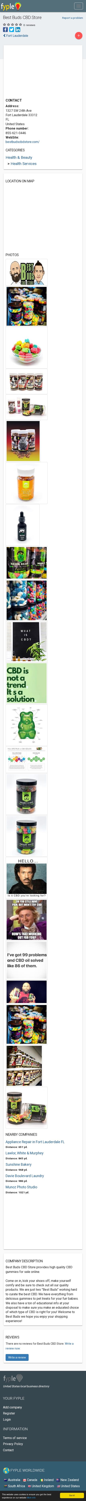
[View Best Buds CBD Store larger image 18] (27, 920)
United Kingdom (42, 1486)
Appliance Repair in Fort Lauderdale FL (35, 1142)
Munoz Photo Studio (21, 1187)
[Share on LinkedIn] (17, 29)
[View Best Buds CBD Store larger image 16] (27, 836)
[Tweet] (11, 29)
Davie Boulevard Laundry (25, 1176)
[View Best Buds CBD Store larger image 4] (27, 381)
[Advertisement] (36, 72)
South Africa (16, 1486)
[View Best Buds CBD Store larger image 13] (27, 725)
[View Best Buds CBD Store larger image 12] (27, 683)
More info (31, 1497)
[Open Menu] (78, 6)
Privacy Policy (13, 1444)
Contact (8, 1450)
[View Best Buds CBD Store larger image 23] (27, 1108)
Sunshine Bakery (18, 1165)
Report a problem (72, 17)
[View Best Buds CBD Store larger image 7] (27, 483)
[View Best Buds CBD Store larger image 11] (27, 641)
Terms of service (15, 1438)
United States (70, 1486)
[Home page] (11, 6)
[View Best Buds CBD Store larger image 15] (27, 794)
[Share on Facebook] (5, 29)
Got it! (72, 1495)
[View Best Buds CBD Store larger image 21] (27, 1024)
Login (7, 1419)
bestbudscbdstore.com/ (23, 142)
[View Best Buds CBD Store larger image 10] (27, 600)
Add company (12, 1407)
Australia (13, 1480)
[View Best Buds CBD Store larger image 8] (23, 525)
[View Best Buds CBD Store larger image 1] (27, 272)
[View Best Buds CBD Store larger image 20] (27, 992)
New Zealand (69, 1480)
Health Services (24, 163)
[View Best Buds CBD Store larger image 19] (27, 960)
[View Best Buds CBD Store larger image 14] (27, 759)
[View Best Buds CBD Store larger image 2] (27, 306)
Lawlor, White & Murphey (24, 1153)
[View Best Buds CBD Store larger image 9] (27, 563)
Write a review (17, 1357)
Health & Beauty (19, 157)
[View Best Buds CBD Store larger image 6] (23, 441)
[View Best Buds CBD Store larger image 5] (27, 407)
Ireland (48, 1480)
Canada (31, 1480)
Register (9, 1413)
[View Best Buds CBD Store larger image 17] (27, 878)
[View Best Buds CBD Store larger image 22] (24, 1066)
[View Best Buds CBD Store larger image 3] (27, 347)
